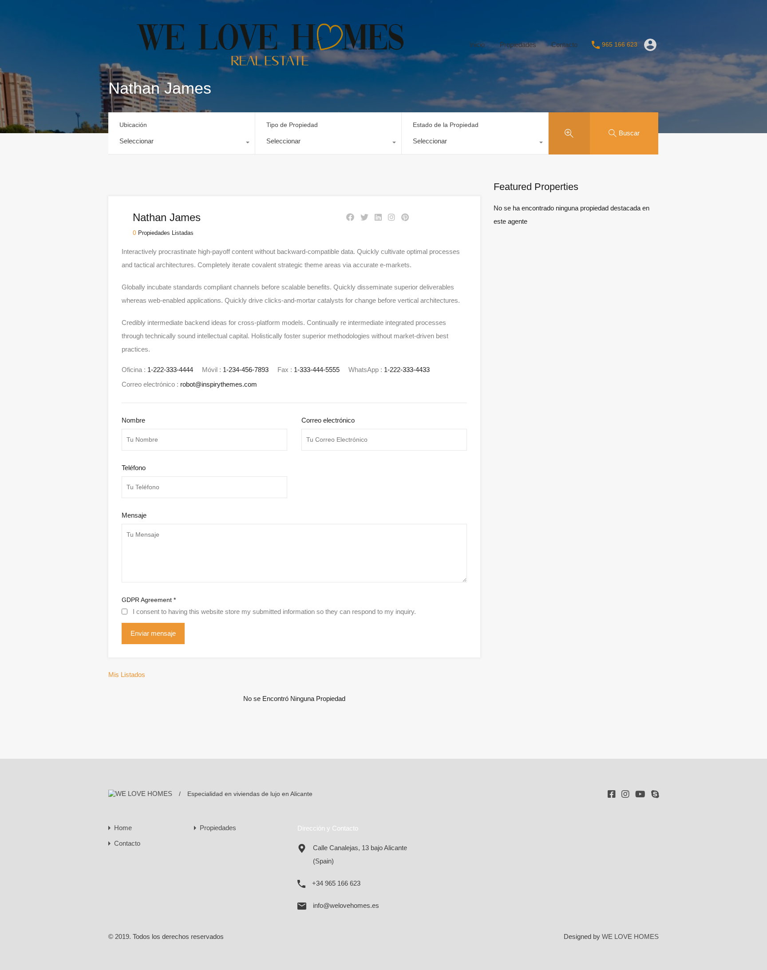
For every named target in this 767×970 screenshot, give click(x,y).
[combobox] (181, 143)
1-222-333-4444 (170, 369)
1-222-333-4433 (407, 369)
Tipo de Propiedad (292, 124)
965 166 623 (619, 44)
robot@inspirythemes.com (218, 384)
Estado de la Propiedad (445, 124)
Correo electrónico (328, 420)
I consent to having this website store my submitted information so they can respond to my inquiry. (274, 611)
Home (123, 827)
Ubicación (133, 124)
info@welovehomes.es (346, 905)
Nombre (133, 420)
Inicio (477, 44)
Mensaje (134, 515)
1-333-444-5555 (317, 369)
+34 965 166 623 (336, 883)
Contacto (564, 44)
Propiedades (518, 44)
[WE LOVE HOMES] (281, 76)
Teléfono (134, 467)
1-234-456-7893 (246, 369)
